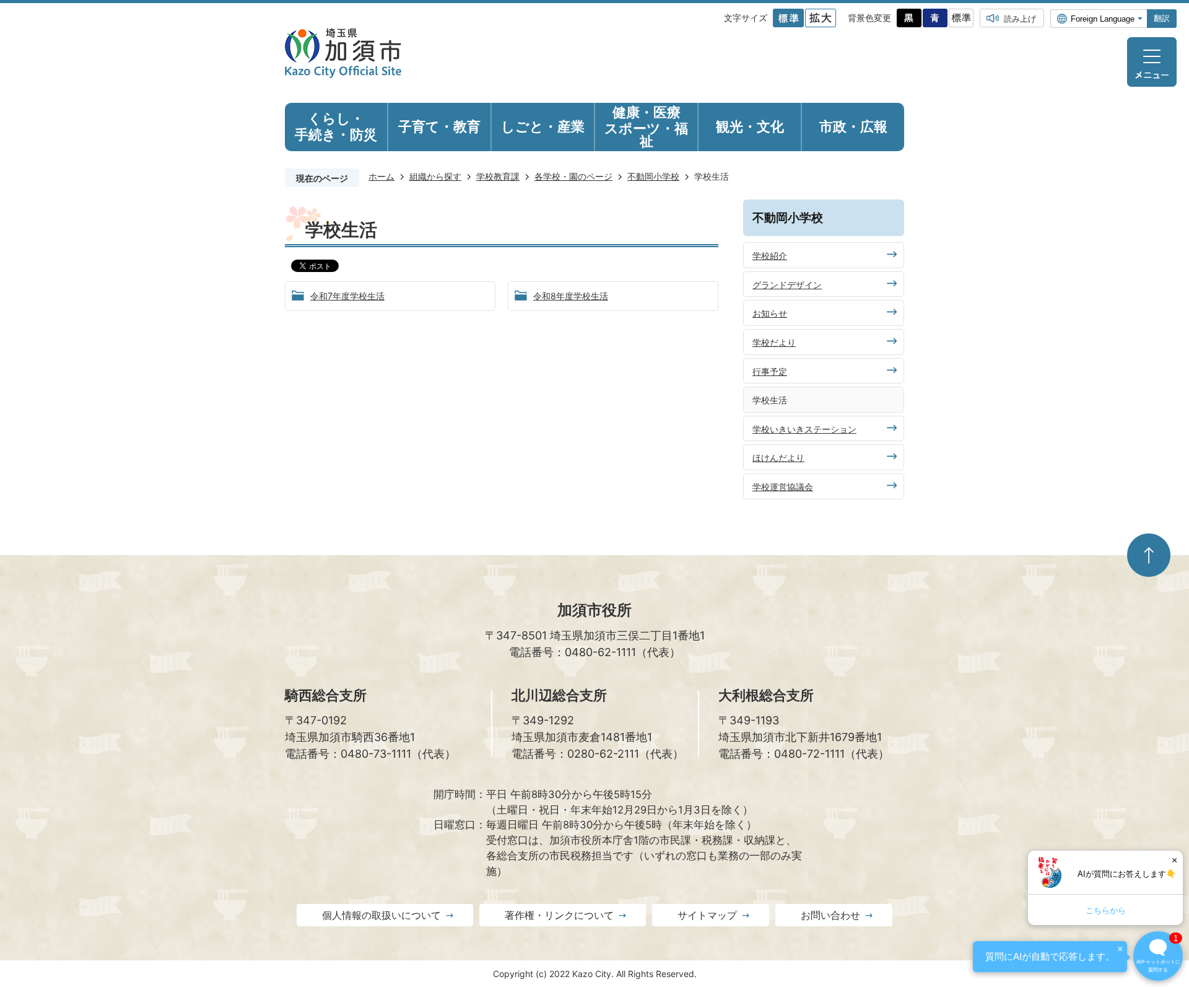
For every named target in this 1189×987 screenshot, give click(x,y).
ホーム (381, 176)
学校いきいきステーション (804, 429)
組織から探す (435, 176)
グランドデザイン (787, 284)
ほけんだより (778, 457)
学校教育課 (498, 176)
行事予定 (769, 371)
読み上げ (1020, 19)
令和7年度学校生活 (347, 296)
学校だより (774, 342)
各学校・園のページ (573, 176)
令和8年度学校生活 (570, 296)
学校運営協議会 (782, 486)
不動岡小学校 (653, 176)
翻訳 (1162, 18)
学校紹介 (769, 255)
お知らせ (769, 313)
